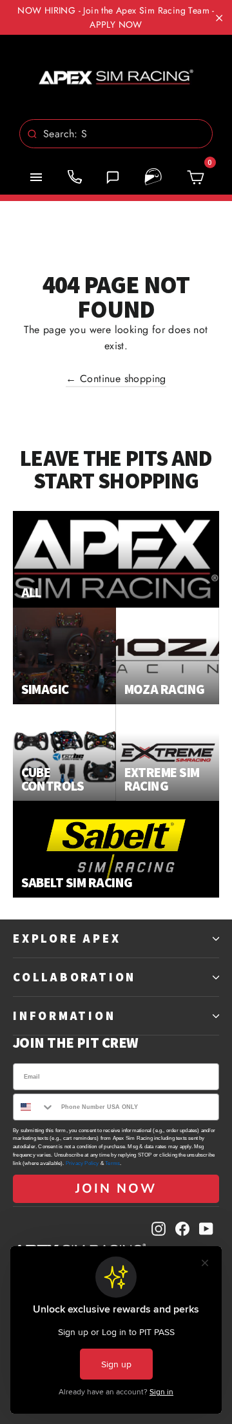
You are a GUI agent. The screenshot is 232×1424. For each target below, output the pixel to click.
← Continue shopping (116, 378)
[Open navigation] (36, 177)
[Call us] (74, 177)
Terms (112, 1163)
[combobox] (116, 133)
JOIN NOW (116, 1188)
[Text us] (112, 177)
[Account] (153, 177)
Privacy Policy (82, 1163)
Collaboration (74, 977)
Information (64, 1015)
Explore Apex (67, 938)
